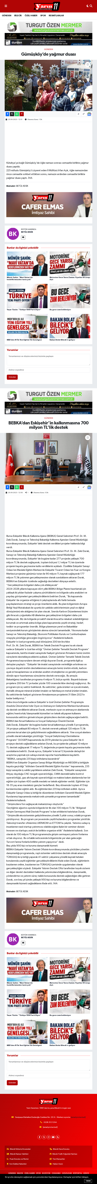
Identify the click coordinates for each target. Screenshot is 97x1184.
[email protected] (78, 1117)
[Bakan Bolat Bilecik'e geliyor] (70, 326)
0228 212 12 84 (50, 1122)
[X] (44, 1137)
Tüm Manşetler (59, 1159)
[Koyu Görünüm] (88, 6)
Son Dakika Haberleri (18, 1164)
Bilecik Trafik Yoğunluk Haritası (65, 1154)
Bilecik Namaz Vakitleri (19, 1154)
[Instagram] (48, 1137)
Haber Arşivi (58, 1164)
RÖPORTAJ (77, 1173)
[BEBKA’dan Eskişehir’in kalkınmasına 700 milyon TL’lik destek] (48, 458)
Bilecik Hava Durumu (61, 1149)
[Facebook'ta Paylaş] (7, 114)
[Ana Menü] (6, 6)
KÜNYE (86, 1173)
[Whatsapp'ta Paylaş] (17, 114)
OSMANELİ (56, 1173)
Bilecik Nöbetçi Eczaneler (20, 1149)
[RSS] (58, 1137)
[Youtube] (53, 1137)
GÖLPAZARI (67, 1173)
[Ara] (91, 6)
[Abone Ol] (89, 114)
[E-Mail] (23, 237)
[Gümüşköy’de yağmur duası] (48, 85)
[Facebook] (39, 1137)
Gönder (12, 377)
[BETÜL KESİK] (13, 234)
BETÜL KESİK (27, 232)
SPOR (43, 15)
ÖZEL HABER (31, 15)
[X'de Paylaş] (12, 114)
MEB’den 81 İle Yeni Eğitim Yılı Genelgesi (24, 340)
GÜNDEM (6, 15)
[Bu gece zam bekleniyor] (70, 296)
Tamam (88, 1181)
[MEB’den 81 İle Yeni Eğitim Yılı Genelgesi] (27, 326)
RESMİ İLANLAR (56, 15)
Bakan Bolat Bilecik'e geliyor (62, 340)
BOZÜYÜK (46, 1173)
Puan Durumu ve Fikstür (19, 1159)
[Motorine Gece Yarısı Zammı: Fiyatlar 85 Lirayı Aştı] (70, 264)
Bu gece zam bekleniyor (60, 310)
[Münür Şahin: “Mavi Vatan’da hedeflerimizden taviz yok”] (27, 264)
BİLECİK (18, 15)
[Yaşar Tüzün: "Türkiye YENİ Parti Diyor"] (27, 296)
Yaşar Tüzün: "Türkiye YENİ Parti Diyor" (24, 310)
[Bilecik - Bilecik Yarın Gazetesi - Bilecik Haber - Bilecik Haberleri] (47, 6)
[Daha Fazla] (22, 114)
